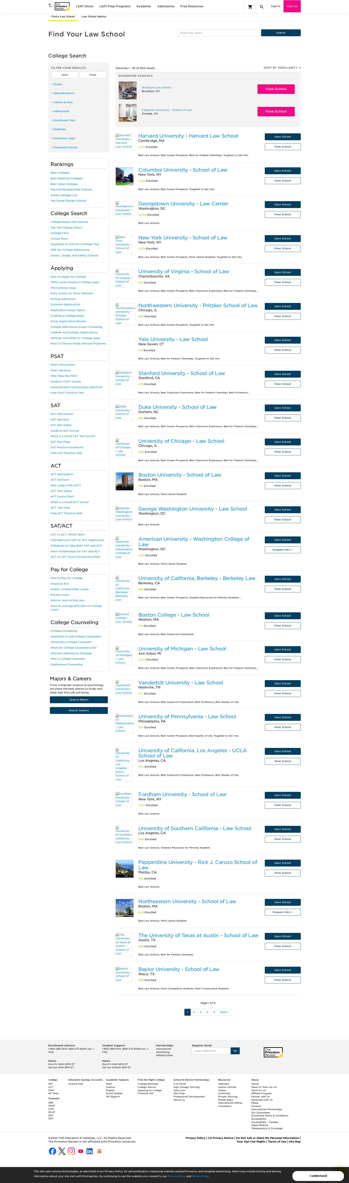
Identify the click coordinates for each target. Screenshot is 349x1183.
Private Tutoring (227, 1096)
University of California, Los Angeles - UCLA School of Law (192, 753)
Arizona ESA (75, 1083)
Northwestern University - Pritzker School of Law (198, 305)
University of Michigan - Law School (182, 649)
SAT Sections (59, 419)
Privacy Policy (177, 1176)
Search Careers (79, 710)
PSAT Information (62, 364)
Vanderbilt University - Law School (180, 683)
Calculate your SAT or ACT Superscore (77, 540)
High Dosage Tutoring (186, 1087)
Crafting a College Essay (67, 315)
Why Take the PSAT (63, 375)
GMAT (51, 1105)
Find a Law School (63, 16)
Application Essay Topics (67, 310)
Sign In (275, 6)
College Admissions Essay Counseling (76, 326)
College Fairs (59, 233)
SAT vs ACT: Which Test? (67, 534)
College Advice (147, 1087)
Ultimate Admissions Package (71, 653)
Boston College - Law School (173, 615)
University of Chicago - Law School (181, 441)
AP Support (113, 1096)
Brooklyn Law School (156, 87)
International (163, 1048)
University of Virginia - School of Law (183, 271)
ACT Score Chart (62, 496)
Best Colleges (59, 172)
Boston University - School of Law (179, 475)
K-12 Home (179, 1083)
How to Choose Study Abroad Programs (78, 343)
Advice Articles (227, 1087)
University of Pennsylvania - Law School (187, 716)
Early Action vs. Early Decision (71, 293)
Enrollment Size (64, 120)
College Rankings (148, 1083)
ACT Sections (59, 479)
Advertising (163, 1052)
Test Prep (179, 1093)
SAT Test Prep (60, 441)
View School (276, 89)
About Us (179, 1099)
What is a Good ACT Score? (69, 502)
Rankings (59, 129)
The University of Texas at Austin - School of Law (198, 935)
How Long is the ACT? (65, 485)
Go (235, 1050)
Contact (256, 1106)
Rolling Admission (63, 299)
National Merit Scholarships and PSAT (76, 387)
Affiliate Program (261, 1093)
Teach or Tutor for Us (264, 1087)
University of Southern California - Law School (194, 828)
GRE (50, 1102)
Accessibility (258, 1118)
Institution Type (64, 138)
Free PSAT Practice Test (67, 392)
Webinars (223, 1083)
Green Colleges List (63, 195)
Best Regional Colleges (66, 178)
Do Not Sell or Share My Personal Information (267, 1137)
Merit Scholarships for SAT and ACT (75, 551)
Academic (143, 6)
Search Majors (78, 699)
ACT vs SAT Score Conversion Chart (75, 556)
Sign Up (292, 6)
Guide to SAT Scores (64, 430)
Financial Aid (59, 583)
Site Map (295, 1141)
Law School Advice (94, 16)
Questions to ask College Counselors (75, 636)
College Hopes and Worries (69, 221)
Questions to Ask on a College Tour (74, 244)
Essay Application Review (68, 321)
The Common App (63, 287)
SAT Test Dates (60, 425)
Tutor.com (179, 1090)
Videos (222, 1090)
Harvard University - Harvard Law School (188, 136)
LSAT (51, 1109)
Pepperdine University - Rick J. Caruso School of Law (197, 864)
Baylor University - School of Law (179, 969)
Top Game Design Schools (68, 200)
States (57, 84)
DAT (50, 1115)
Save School (282, 136)
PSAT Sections (60, 370)
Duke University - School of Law (177, 407)
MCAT (51, 1112)
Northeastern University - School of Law (187, 901)
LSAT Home (84, 6)
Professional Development (189, 1096)
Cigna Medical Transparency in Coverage (267, 1127)
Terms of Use (200, 1176)
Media (254, 1102)
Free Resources (191, 6)
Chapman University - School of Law (167, 110)
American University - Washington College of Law (193, 541)
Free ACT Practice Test (66, 513)
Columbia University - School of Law (183, 170)
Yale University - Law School (173, 339)
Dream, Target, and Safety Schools (74, 255)
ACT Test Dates (61, 491)
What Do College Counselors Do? (73, 647)
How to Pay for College (66, 578)
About (255, 1083)
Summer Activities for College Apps (75, 338)
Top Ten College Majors (66, 227)
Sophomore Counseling (66, 664)
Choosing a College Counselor (71, 642)
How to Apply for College (68, 276)
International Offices (230, 1102)
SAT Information (61, 413)
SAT (50, 1083)
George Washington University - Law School (192, 509)
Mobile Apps (225, 1099)
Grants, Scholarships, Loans (69, 589)
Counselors (224, 1106)
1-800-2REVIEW (71, 1048)
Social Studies (114, 1093)
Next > (224, 1012)
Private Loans (59, 594)
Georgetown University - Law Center (183, 204)
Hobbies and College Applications (73, 332)
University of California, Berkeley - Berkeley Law (196, 578)
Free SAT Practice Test (66, 453)
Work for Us (258, 1090)
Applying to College (150, 1090)
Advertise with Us (261, 1099)
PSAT (51, 1090)
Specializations (63, 93)
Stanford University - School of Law (181, 373)
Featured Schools (65, 147)
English (110, 1090)
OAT (50, 1118)
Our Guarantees (260, 1112)
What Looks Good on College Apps (74, 282)
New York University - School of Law (182, 238)
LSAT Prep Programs (114, 6)
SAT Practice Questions (66, 447)
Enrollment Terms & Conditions (269, 1115)
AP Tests (53, 1093)
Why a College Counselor (67, 658)
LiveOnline (224, 1093)
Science (110, 1087)
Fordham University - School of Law (182, 794)
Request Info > (283, 549)
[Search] (261, 7)
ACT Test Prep (60, 507)
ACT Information (61, 474)
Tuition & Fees (63, 102)
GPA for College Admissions (69, 249)
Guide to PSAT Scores (65, 381)
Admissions (165, 6)
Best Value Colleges (64, 184)
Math (109, 1083)
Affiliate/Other (164, 1055)
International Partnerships (266, 1109)
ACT (50, 1087)
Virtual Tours (59, 238)
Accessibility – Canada (264, 1122)
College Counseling (63, 630)
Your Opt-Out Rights (251, 1141)
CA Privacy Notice (220, 1137)
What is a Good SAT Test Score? (72, 436)
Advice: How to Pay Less (67, 600)
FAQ (51, 1052)
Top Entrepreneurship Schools (71, 189)
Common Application (65, 304)
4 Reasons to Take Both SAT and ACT (76, 545)
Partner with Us (260, 1096)
